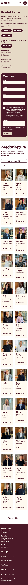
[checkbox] (4, 108)
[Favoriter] (20, 3)
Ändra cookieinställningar (7, 580)
